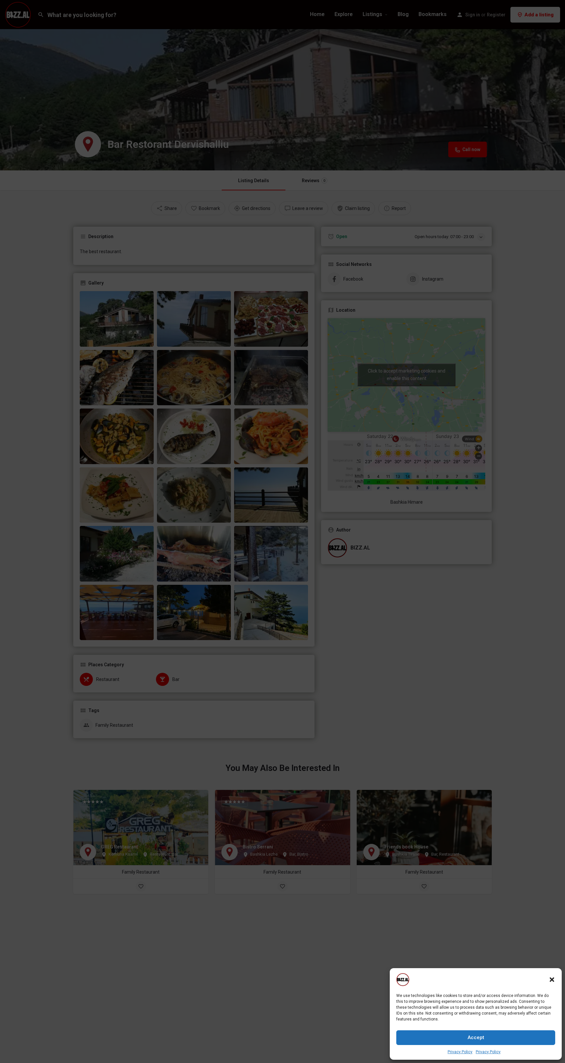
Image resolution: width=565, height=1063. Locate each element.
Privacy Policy (460, 1052)
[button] (552, 979)
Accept (476, 1037)
